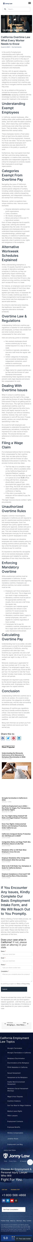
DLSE (23, 478)
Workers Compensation (15, 1133)
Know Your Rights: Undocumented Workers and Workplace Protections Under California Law (14, 826)
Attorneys (19, 1220)
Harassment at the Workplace (17, 1077)
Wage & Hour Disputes (15, 1096)
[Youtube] (12, 1200)
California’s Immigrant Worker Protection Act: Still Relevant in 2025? (16, 835)
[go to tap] (30, 1162)
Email (2, 958)
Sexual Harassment (14, 1073)
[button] (29, 3)
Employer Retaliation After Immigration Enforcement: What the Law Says (15, 859)
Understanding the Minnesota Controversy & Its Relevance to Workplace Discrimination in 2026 (13, 755)
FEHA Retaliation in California (17, 1067)
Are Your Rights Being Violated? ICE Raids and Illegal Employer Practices (14, 817)
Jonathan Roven (12, 1139)
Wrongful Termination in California (19, 1053)
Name (3, 951)
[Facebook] (4, 1200)
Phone (3, 964)
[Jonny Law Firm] (8, 3)
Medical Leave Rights (14, 1111)
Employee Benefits (13, 1127)
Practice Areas (5, 1220)
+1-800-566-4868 (14, 1195)
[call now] (9, 1189)
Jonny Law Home (10, 1150)
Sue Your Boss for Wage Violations (19, 1105)
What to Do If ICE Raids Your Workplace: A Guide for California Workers (16, 867)
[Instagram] (16, 1200)
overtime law (6, 95)
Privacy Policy (26, 983)
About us (12, 1220)
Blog (24, 1220)
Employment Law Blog (15, 1144)
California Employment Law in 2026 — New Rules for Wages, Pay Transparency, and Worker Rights (16, 808)
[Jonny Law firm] (16, 1156)
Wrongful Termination (14, 1048)
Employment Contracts (15, 1121)
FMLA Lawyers (12, 1115)
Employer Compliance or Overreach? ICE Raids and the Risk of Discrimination (16, 875)
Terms (18, 983)
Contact (29, 1220)
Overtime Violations (14, 1101)
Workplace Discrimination (16, 1058)
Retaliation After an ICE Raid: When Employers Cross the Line (14, 851)
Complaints (4, 971)
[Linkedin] (8, 1200)
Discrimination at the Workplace (18, 1063)
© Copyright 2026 (24, 1161)
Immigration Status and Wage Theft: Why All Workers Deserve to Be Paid (16, 843)
